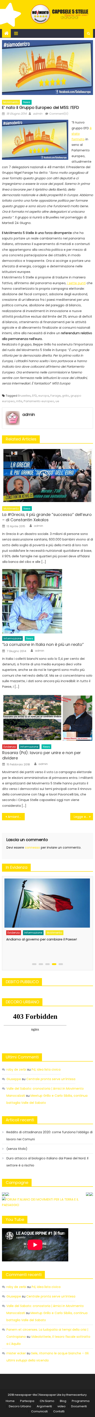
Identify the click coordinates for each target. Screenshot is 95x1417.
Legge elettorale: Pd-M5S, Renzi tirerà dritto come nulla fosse (83, 817)
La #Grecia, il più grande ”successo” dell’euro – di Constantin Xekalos (47, 517)
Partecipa (27, 1401)
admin (37, 114)
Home (10, 1401)
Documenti (79, 1406)
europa (43, 396)
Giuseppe (13, 1079)
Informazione (12, 638)
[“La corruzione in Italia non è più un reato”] (47, 601)
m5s (19, 401)
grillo (65, 396)
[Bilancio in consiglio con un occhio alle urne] (46, 901)
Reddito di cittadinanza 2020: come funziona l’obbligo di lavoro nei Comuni (49, 1135)
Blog (63, 1401)
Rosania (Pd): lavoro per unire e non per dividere (41, 755)
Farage (55, 396)
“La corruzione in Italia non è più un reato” (43, 644)
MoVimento (11, 102)
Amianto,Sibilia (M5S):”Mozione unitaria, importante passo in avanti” (16, 817)
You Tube (15, 1219)
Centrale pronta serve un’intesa (50, 1079)
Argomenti (44, 1406)
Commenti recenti (24, 1274)
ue (57, 401)
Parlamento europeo (39, 401)
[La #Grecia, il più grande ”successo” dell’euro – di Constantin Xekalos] (47, 476)
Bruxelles (24, 396)
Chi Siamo (47, 1401)
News (26, 102)
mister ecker (16, 1353)
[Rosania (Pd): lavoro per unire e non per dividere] (47, 718)
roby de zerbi (16, 1069)
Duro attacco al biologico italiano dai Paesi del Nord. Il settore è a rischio (47, 1162)
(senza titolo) (16, 1149)
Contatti (59, 1411)
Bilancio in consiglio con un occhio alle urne (41, 935)
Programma (80, 1401)
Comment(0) (58, 114)
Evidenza (10, 747)
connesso (32, 847)
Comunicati (39, 1411)
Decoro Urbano (20, 1406)
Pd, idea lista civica (46, 1069)
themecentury (76, 1395)
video (61, 1406)
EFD (34, 396)
